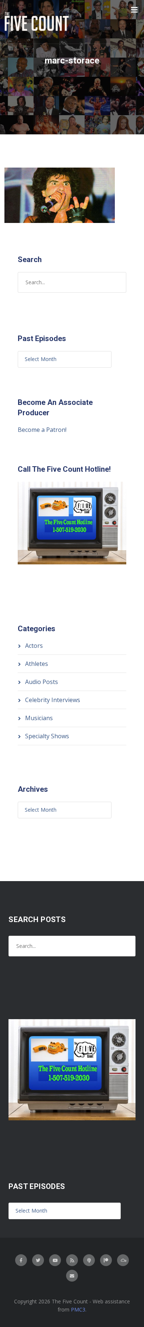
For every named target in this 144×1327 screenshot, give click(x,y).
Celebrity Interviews (52, 700)
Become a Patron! (42, 430)
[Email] (72, 1276)
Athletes (36, 664)
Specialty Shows (47, 736)
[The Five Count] (37, 22)
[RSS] (72, 1260)
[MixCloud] (123, 1260)
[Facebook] (21, 1260)
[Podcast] (89, 1260)
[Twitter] (38, 1260)
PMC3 (78, 1309)
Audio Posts (41, 682)
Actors (34, 646)
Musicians (39, 718)
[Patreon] (106, 1260)
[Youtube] (55, 1260)
